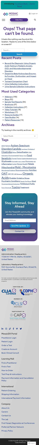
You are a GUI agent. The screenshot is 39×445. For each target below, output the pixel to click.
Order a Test (7, 345)
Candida (16, 149)
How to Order (7, 370)
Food (25, 156)
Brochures (9, 104)
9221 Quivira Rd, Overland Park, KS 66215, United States (19, 268)
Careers (5, 411)
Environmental (14, 155)
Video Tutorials (11, 109)
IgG (35, 161)
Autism (7, 146)
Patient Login (7, 341)
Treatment (24, 187)
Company (6, 404)
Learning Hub (8, 358)
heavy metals (21, 161)
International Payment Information (16, 398)
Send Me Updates (18, 226)
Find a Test (6, 366)
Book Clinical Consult (10, 353)
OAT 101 (11, 174)
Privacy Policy (7, 431)
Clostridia (7, 152)
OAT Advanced (18, 174)
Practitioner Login (9, 338)
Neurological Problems (8, 170)
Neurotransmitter (22, 170)
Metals (31, 163)
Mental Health (22, 164)
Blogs (7, 99)
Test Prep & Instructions (12, 374)
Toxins (16, 187)
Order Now (19, 20)
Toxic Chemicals (6, 188)
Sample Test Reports (13, 102)
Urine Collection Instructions (16, 84)
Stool (34, 181)
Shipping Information (10, 394)
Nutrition (33, 170)
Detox (14, 152)
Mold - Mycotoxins (25, 167)
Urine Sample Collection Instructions (20, 86)
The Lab (5, 419)
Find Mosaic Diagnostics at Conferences (18, 423)
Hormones (29, 161)
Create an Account (9, 349)
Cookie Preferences (20, 442)
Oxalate (12, 178)
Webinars (9, 96)
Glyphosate (7, 161)
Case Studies (10, 117)
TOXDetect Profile (27, 184)
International (8, 386)
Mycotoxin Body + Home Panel (24, 5)
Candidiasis (24, 149)
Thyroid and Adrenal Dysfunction (11, 184)
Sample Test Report (25, 181)
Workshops (9, 112)
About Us (5, 408)
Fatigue (21, 155)
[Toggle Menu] (3, 20)
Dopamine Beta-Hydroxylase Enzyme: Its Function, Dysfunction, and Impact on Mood (20, 76)
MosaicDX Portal (9, 333)
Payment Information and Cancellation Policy (18, 379)
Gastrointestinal (27, 158)
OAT (4, 174)
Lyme (14, 164)
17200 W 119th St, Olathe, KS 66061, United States (17, 258)
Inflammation (7, 164)
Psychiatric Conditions (11, 181)
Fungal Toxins (17, 158)
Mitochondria (8, 167)
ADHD (3, 146)
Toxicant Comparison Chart (16, 81)
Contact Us (19, 231)
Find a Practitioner (9, 363)
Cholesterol (31, 149)
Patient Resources (12, 120)
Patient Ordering (9, 390)
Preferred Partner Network (13, 427)
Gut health (15, 161)
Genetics (34, 159)
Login (33, 13)
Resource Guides (12, 115)
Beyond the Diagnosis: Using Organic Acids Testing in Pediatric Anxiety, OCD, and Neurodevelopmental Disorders (20, 67)
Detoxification (22, 152)
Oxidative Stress (22, 178)
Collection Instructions (14, 107)
